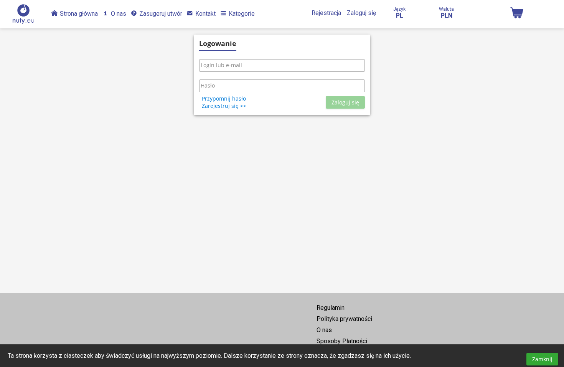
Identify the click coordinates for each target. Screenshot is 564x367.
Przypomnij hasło (224, 98)
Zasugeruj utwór (160, 13)
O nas (117, 13)
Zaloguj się (361, 13)
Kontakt (205, 13)
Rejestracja (326, 13)
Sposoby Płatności (342, 341)
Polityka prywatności (344, 318)
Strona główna (78, 13)
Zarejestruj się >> (224, 105)
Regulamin (331, 307)
